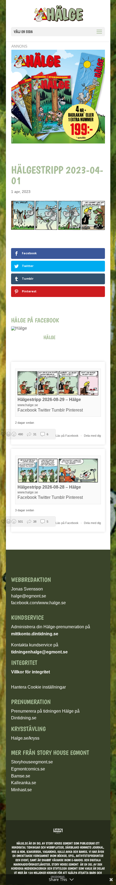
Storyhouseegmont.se (32, 762)
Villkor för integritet (30, 672)
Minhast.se (21, 789)
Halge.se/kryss (25, 738)
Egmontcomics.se (28, 769)
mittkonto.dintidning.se (34, 634)
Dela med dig (92, 435)
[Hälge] (22, 328)
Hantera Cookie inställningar (38, 687)
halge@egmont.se (28, 596)
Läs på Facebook (67, 435)
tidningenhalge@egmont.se (39, 652)
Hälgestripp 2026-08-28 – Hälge (49, 487)
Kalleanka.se (23, 782)
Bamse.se (20, 776)
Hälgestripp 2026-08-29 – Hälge (49, 399)
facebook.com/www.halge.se (38, 602)
